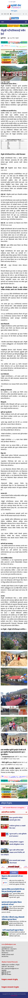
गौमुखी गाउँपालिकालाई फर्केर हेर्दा (13, 32)
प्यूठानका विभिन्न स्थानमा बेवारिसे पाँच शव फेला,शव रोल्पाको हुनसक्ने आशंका (13, 890)
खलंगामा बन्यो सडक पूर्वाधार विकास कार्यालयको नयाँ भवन (12, 903)
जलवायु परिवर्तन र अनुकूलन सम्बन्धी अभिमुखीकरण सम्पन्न (16, 843)
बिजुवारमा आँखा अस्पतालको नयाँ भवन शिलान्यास (12, 877)
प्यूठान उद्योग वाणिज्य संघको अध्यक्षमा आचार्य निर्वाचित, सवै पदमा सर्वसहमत (12, 852)
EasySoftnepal (14, 996)
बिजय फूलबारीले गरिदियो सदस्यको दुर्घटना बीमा (15, 819)
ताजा (5, 872)
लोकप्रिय (14, 872)
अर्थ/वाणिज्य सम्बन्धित (8, 812)
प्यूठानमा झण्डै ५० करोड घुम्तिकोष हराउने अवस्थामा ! (18, 835)
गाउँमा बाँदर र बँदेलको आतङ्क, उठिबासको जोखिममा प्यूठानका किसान (13, 918)
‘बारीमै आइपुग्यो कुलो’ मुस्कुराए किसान (13, 930)
